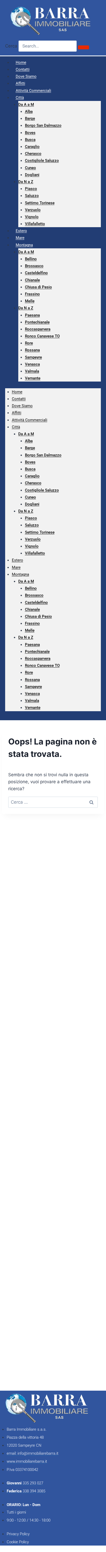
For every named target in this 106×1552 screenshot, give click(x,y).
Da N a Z (25, 181)
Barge (30, 118)
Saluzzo (32, 195)
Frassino (32, 294)
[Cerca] (83, 47)
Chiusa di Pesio (38, 287)
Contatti (19, 399)
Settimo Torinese (40, 203)
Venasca (32, 364)
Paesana (32, 315)
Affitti (16, 412)
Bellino (31, 259)
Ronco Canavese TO (42, 336)
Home (17, 392)
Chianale (32, 280)
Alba (29, 111)
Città (20, 97)
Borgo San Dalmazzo (43, 125)
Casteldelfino (36, 273)
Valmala (32, 371)
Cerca (11, 46)
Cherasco (33, 153)
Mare (16, 567)
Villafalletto (35, 223)
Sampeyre (33, 357)
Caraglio (32, 146)
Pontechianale (37, 322)
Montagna (24, 245)
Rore (29, 343)
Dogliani (32, 174)
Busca (30, 139)
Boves (30, 132)
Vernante (32, 378)
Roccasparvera (37, 329)
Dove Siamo (22, 405)
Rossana (32, 350)
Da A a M (26, 104)
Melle (29, 301)
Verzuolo (33, 210)
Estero (17, 560)
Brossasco (34, 266)
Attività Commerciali (33, 90)
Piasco (31, 188)
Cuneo (30, 167)
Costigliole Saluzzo (42, 160)
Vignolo (32, 217)
